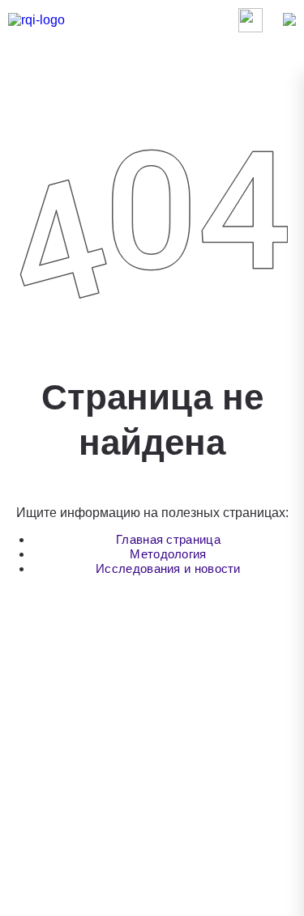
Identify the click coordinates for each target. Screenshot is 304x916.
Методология (168, 554)
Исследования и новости (168, 568)
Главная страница (168, 539)
